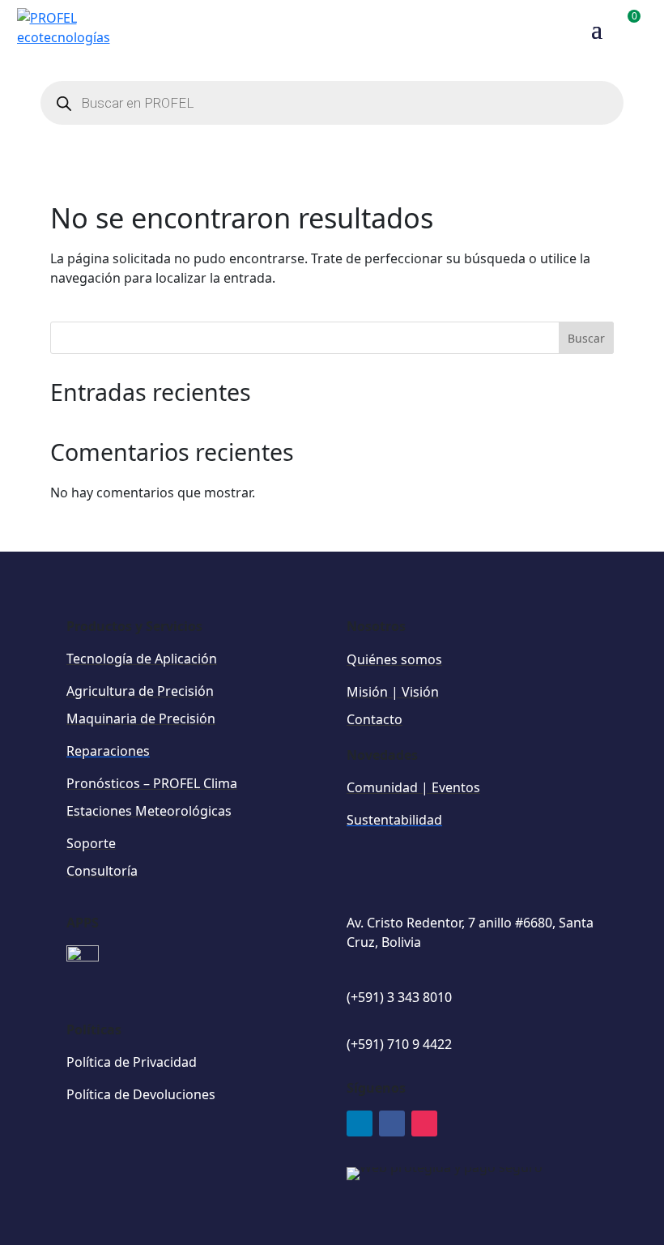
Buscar (586, 338)
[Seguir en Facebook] (392, 1123)
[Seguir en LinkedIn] (359, 1123)
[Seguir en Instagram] (424, 1123)
